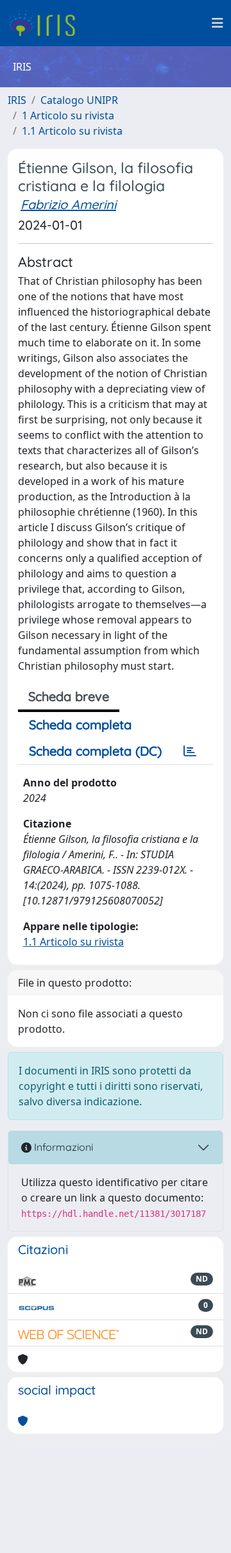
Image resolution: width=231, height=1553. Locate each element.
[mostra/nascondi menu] (217, 23)
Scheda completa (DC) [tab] (95, 751)
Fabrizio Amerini (68, 204)
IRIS (17, 100)
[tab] (190, 751)
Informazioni (62, 1147)
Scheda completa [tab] (80, 725)
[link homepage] (46, 23)
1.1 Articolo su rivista (72, 131)
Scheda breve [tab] (68, 696)
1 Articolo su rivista (68, 115)
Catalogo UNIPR (79, 100)
